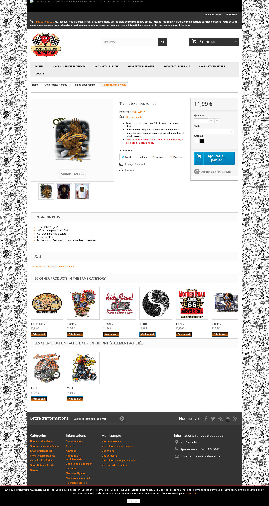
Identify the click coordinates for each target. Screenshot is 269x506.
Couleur (199, 136)
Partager (142, 157)
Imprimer (130, 170)
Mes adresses (109, 455)
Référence (125, 111)
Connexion (231, 14)
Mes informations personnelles (119, 460)
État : (122, 117)
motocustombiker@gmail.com (205, 456)
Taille (197, 126)
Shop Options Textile (212, 66)
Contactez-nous (212, 14)
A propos (71, 451)
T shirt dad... (38, 323)
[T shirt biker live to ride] (46, 192)
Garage (39, 73)
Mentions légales (75, 473)
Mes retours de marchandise (118, 446)
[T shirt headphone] (155, 303)
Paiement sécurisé (76, 482)
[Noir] (202, 141)
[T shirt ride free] (119, 303)
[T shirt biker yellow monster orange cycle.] (83, 368)
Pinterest (177, 157)
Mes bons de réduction (115, 465)
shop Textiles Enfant (177, 66)
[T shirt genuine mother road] (192, 303)
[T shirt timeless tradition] (228, 303)
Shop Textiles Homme (141, 66)
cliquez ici (190, 493)
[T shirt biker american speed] (47, 368)
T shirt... (72, 323)
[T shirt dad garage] (47, 303)
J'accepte (133, 501)
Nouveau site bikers (41, 441)
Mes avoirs (108, 451)
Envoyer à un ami (135, 164)
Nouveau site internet (78, 478)
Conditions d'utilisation (79, 463)
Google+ (160, 157)
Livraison (71, 468)
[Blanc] (197, 141)
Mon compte (111, 435)
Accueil (39, 66)
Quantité (199, 115)
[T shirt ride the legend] (83, 303)
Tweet (127, 157)
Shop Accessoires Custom (69, 66)
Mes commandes (111, 441)
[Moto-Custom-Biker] (63, 44)
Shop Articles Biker (106, 66)
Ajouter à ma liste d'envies (216, 171)
